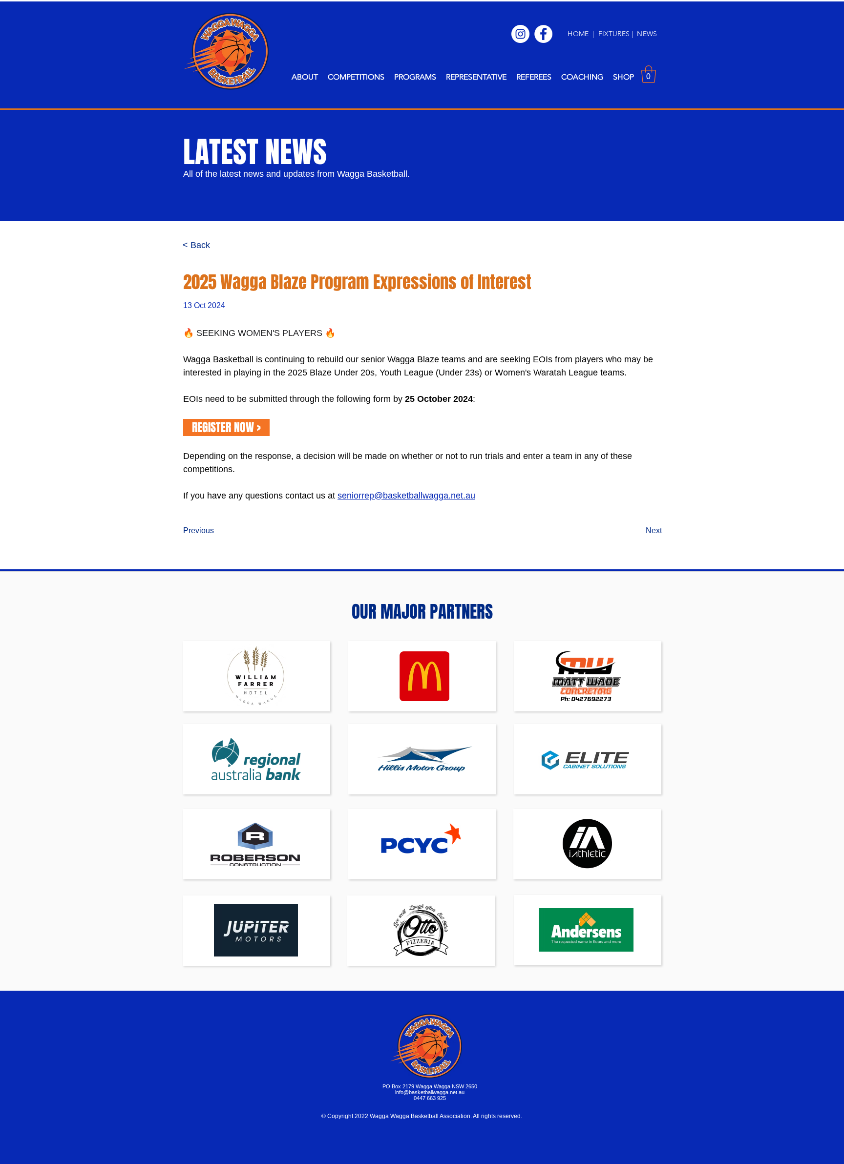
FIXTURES (615, 33)
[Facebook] (543, 34)
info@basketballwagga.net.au (429, 1092)
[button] (305, 77)
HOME (578, 33)
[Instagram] (520, 34)
